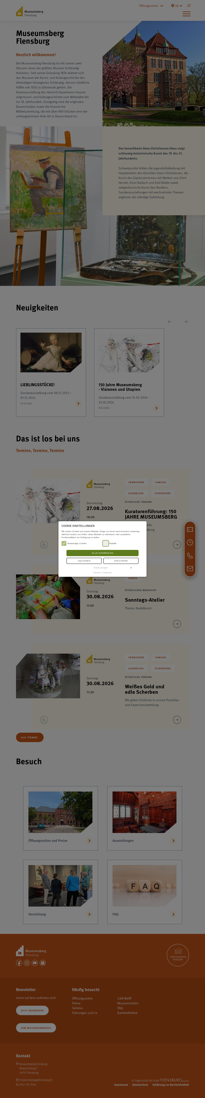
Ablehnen (84, 561)
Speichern (121, 561)
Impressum (97, 573)
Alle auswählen (102, 553)
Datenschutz (108, 573)
